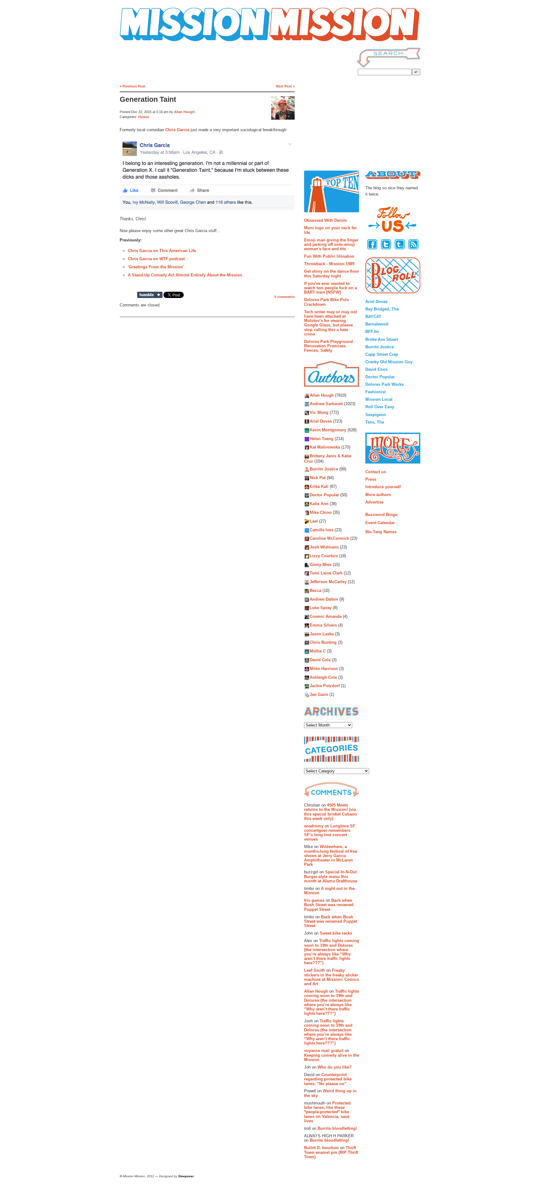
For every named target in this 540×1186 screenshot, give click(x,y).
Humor (143, 117)
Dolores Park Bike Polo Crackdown (326, 301)
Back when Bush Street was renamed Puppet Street (328, 905)
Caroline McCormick (329, 538)
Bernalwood (376, 324)
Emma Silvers (323, 625)
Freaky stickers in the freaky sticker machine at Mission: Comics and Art (331, 977)
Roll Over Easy (379, 406)
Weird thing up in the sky (330, 1093)
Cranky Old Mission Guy (388, 362)
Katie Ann (319, 504)
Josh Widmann (324, 547)
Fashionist (375, 392)
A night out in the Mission (329, 890)
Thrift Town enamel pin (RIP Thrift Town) (331, 1152)
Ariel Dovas (321, 421)
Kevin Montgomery (328, 430)
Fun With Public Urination (329, 256)
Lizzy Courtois (324, 555)
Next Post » (285, 86)
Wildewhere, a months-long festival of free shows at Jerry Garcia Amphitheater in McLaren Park (330, 855)
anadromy (313, 826)
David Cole (320, 660)
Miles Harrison (324, 668)
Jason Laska (322, 634)
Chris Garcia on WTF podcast (156, 258)
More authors (378, 494)
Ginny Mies (321, 564)
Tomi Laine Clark (326, 573)
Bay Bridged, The (382, 309)
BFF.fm (372, 331)
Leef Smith (314, 970)
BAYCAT (373, 316)
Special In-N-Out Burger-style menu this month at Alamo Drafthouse (330, 876)
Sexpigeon (375, 414)
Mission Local (378, 399)
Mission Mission (137, 41)
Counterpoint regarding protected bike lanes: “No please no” (328, 1079)
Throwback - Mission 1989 (329, 263)
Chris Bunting (323, 642)
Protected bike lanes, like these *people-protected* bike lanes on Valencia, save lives (327, 1112)
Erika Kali (319, 486)
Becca (315, 590)
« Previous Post (132, 86)
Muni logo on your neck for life (330, 230)
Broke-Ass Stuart (381, 339)
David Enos (376, 369)
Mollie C (318, 651)
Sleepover (186, 1176)
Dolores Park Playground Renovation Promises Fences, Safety (328, 346)
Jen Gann (319, 694)
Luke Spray (321, 608)
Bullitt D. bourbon (321, 1147)
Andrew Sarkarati (326, 404)
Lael (314, 521)
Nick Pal (318, 477)
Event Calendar (380, 522)
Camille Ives (321, 530)
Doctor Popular (324, 495)
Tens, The (374, 422)
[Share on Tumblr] (149, 295)
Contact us (375, 471)
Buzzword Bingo (381, 514)
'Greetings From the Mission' (156, 267)
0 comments (284, 297)
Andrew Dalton (324, 599)
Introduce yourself (383, 486)
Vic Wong (319, 412)
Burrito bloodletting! (337, 1128)
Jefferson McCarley (328, 582)
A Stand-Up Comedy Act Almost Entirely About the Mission (185, 275)
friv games (314, 900)
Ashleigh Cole (323, 677)
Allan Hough (184, 112)
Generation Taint (148, 99)
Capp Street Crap (381, 354)
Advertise (374, 502)
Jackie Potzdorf (325, 686)
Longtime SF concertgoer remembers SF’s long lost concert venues (329, 833)
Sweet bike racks (336, 933)
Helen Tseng (321, 438)
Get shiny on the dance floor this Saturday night (331, 273)
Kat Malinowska (325, 447)
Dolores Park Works (384, 384)
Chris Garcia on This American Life (162, 250)
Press (370, 479)
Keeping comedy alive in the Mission (331, 1057)
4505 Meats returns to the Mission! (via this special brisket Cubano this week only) (330, 812)
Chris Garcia (177, 129)
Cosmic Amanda (326, 616)
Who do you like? (335, 1067)
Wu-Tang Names (381, 531)
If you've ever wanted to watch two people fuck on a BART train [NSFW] (330, 288)
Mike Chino (321, 512)
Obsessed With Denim (325, 220)
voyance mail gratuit (323, 1050)
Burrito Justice (324, 469)
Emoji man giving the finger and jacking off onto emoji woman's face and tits (331, 244)
